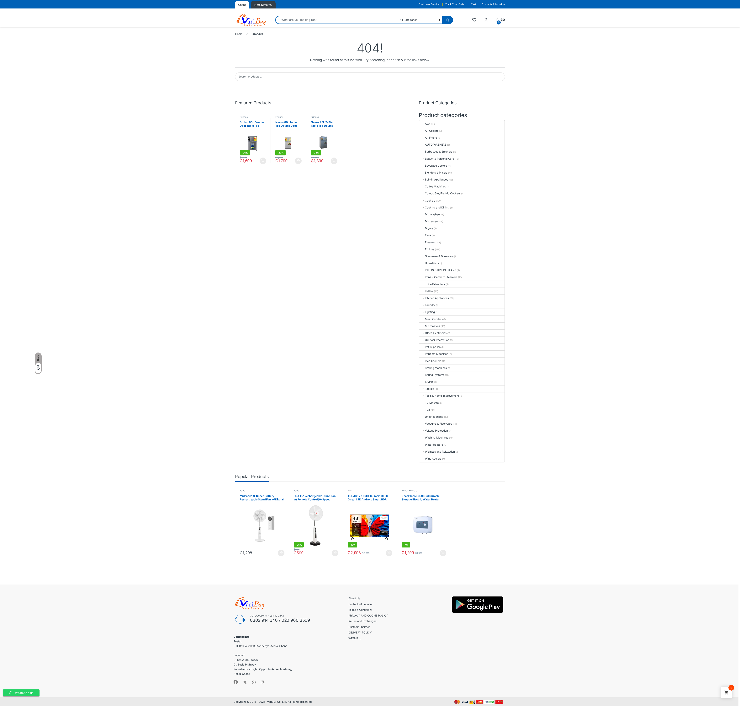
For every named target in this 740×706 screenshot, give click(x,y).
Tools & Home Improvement (442, 395)
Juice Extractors (435, 284)
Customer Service (429, 4)
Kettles (429, 291)
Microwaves (432, 326)
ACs (427, 123)
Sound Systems (434, 374)
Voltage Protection (436, 430)
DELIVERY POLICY (360, 632)
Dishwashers (432, 214)
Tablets (429, 388)
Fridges (244, 117)
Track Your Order (455, 4)
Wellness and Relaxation (440, 451)
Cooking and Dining (437, 207)
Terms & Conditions (360, 609)
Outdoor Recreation (437, 340)
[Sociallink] (236, 682)
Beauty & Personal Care (439, 158)
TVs (427, 409)
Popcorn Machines (436, 353)
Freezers (430, 242)
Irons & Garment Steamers (441, 277)
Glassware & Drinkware (439, 256)
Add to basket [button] (262, 161)
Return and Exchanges (362, 621)
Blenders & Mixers (436, 172)
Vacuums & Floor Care (438, 423)
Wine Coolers (433, 458)
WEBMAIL (354, 638)
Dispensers (432, 221)
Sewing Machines (436, 367)
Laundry (430, 305)
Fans (428, 235)
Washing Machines (436, 437)
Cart (473, 4)
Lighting (430, 312)
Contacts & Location (493, 4)
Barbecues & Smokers (438, 151)
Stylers (429, 381)
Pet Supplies (432, 346)
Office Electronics (435, 333)
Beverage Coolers (436, 165)
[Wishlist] (474, 20)
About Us (354, 598)
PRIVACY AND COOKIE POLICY (368, 615)
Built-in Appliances (436, 179)
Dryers (429, 228)
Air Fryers (431, 137)
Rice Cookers (433, 361)
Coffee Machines (435, 186)
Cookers (430, 200)
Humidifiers (432, 263)
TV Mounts (432, 402)
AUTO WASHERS (435, 144)
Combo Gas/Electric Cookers (442, 193)
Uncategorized (434, 416)
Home (238, 33)
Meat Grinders (433, 319)
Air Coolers (431, 130)
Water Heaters (434, 444)
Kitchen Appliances (437, 298)
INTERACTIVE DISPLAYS (440, 270)
